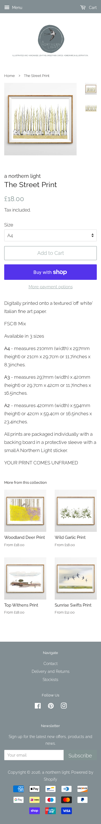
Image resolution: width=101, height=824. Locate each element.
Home (9, 76)
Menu (16, 7)
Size (8, 225)
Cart (92, 7)
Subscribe (80, 756)
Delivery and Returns (51, 671)
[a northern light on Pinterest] (51, 706)
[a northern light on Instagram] (64, 706)
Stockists (50, 679)
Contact (50, 663)
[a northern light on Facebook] (38, 706)
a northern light (56, 772)
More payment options (51, 286)
